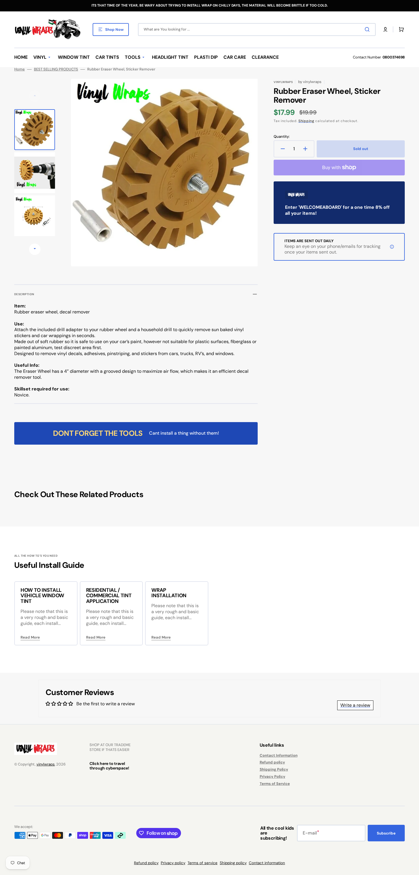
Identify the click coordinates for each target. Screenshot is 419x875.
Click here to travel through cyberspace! (109, 765)
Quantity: (282, 136)
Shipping (306, 121)
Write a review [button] (355, 705)
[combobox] (257, 29)
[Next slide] (34, 249)
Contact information (267, 862)
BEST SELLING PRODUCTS (56, 69)
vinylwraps (45, 764)
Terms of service (202, 862)
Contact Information (279, 755)
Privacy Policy (272, 776)
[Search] (368, 29)
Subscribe (386, 833)
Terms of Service (275, 783)
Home (19, 69)
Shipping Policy (274, 769)
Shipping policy (233, 862)
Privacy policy (173, 862)
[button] (385, 29)
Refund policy (272, 762)
